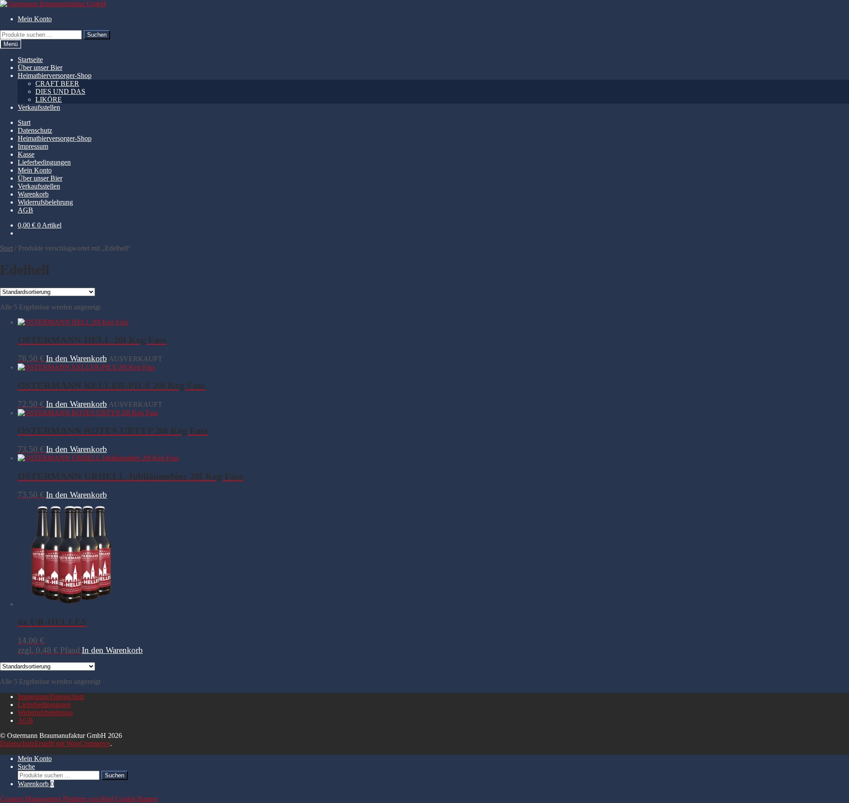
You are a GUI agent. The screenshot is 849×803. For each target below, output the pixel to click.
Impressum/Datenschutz (51, 696)
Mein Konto (35, 19)
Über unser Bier (40, 67)
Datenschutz (35, 130)
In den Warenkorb (76, 358)
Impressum (33, 146)
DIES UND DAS (60, 91)
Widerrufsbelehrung (45, 202)
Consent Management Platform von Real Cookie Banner (79, 799)
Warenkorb (33, 194)
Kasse (26, 154)
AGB (25, 210)
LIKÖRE (48, 99)
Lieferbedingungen (44, 162)
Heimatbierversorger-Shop (55, 75)
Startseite (30, 59)
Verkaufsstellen (39, 107)
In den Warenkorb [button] (76, 449)
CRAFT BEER (57, 83)
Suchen (97, 34)
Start (24, 122)
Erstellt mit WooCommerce (72, 743)
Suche (26, 766)
